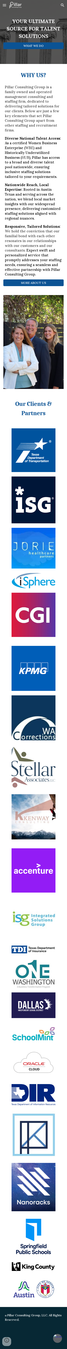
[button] (4, 5)
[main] (33, 28)
